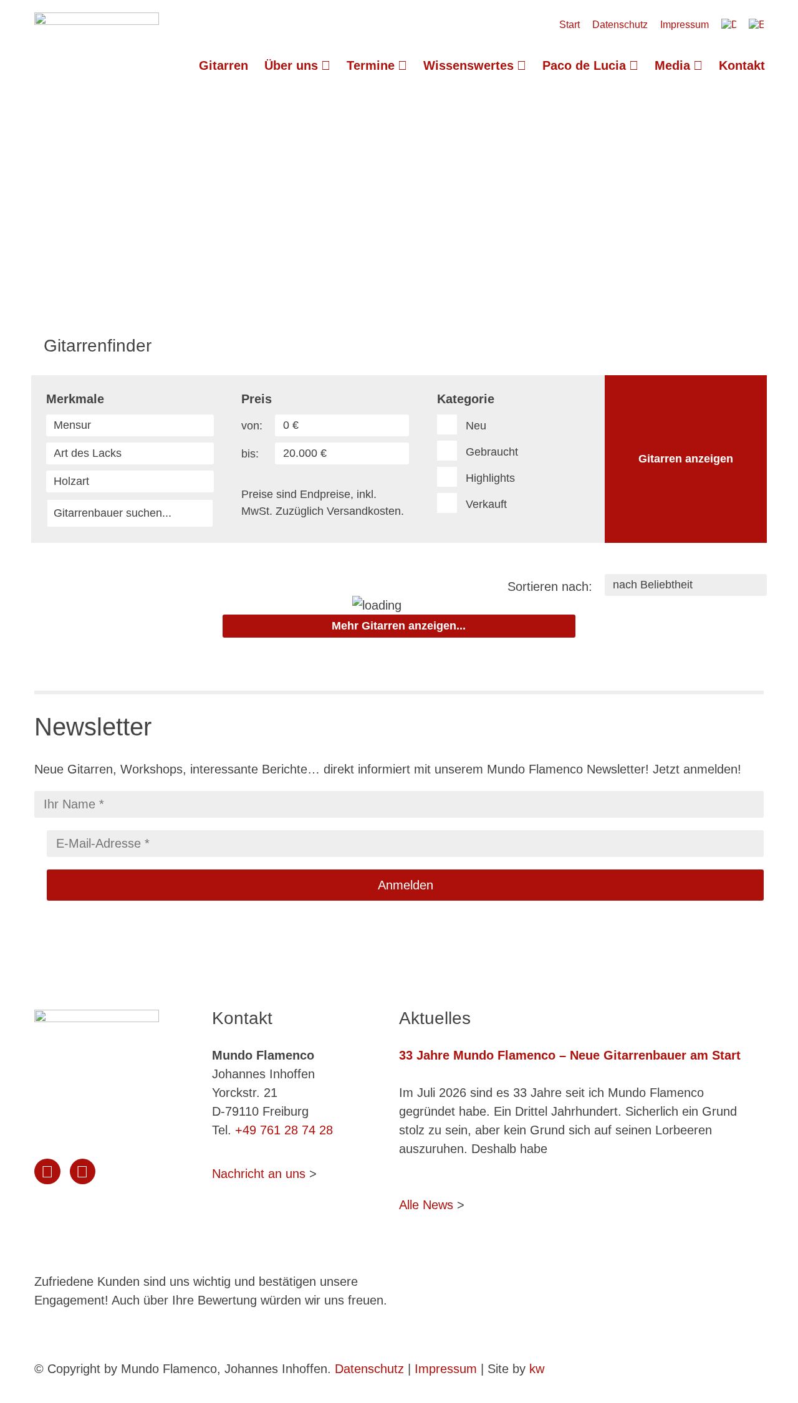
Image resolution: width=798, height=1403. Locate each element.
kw (536, 1369)
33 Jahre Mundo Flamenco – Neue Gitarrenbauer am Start (570, 1055)
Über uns (291, 65)
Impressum (684, 24)
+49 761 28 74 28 (284, 1130)
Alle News (426, 1205)
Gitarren (223, 65)
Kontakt (742, 65)
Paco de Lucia (584, 65)
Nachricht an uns (258, 1173)
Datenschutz (620, 24)
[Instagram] (47, 1172)
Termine (371, 65)
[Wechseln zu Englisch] (756, 24)
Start (569, 24)
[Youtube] (83, 1172)
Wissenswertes (468, 65)
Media (672, 65)
